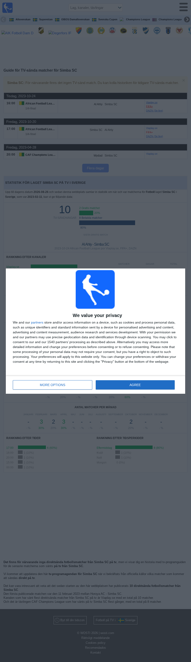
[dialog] (95, 331)
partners (37, 322)
